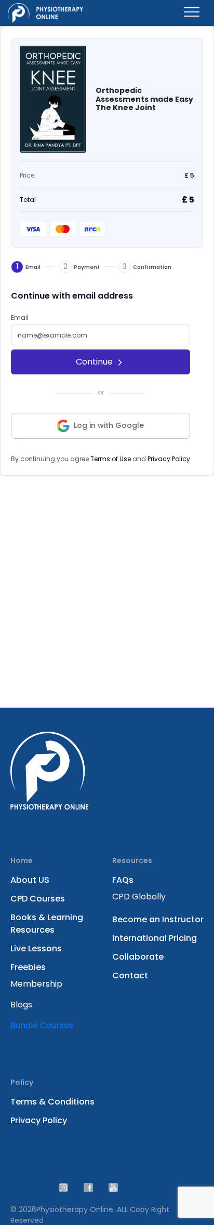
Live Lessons (36, 948)
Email (20, 317)
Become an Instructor (158, 919)
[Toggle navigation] (191, 13)
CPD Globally (139, 897)
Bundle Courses (41, 1025)
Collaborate (138, 957)
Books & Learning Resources (46, 923)
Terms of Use (110, 458)
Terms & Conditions (52, 1102)
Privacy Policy (169, 458)
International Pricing (154, 938)
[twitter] (63, 1187)
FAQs (122, 880)
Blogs (21, 1005)
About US (29, 880)
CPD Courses (37, 899)
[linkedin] (88, 1187)
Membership (36, 984)
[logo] (45, 13)
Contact (130, 975)
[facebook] (113, 1187)
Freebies (28, 967)
